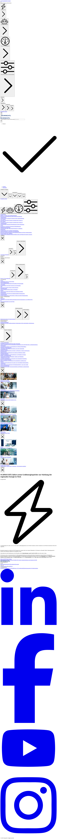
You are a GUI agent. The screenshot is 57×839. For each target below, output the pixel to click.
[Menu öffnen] (0, 115)
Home (1, 560)
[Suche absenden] (0, 119)
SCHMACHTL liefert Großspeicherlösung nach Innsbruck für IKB (25, 560)
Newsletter (5, 111)
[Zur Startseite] (6, 115)
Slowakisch (5, 187)
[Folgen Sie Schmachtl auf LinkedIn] (28, 632)
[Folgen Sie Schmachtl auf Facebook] (28, 722)
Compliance (13, 564)
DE (1, 112)
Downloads (17, 564)
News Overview (10, 560)
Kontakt (1, 111)
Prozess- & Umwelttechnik (5, 278)
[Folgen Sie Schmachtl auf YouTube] (28, 772)
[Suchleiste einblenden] (0, 117)
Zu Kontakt (8, 0)
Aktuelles (12, 105)
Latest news (5, 560)
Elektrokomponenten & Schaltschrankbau (7, 319)
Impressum (2, 564)
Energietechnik (3, 214)
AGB (10, 564)
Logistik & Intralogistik (4, 342)
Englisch (4, 186)
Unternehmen (3, 103)
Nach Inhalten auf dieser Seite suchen (8, 119)
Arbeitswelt (8, 104)
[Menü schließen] (0, 2)
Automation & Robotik (4, 254)
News (12, 566)
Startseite (2, 566)
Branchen (2, 97)
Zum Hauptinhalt (3, 0)
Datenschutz (6, 564)
